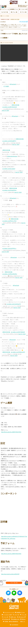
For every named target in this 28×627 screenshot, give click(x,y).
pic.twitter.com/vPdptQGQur (9, 190)
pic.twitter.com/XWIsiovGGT (18, 352)
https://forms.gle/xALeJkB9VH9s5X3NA (11, 432)
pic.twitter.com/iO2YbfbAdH (18, 332)
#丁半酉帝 (6, 86)
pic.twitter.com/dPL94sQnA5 (9, 107)
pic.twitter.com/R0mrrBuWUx (9, 274)
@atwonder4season (12, 156)
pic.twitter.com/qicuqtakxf (8, 168)
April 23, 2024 (5, 110)
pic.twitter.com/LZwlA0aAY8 (13, 304)
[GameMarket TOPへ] (14, 607)
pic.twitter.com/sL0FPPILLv (9, 248)
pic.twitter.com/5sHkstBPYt (9, 141)
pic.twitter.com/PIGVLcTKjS (9, 221)
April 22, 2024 (15, 144)
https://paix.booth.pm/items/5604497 (10, 574)
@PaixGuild (13, 84)
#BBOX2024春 (15, 105)
